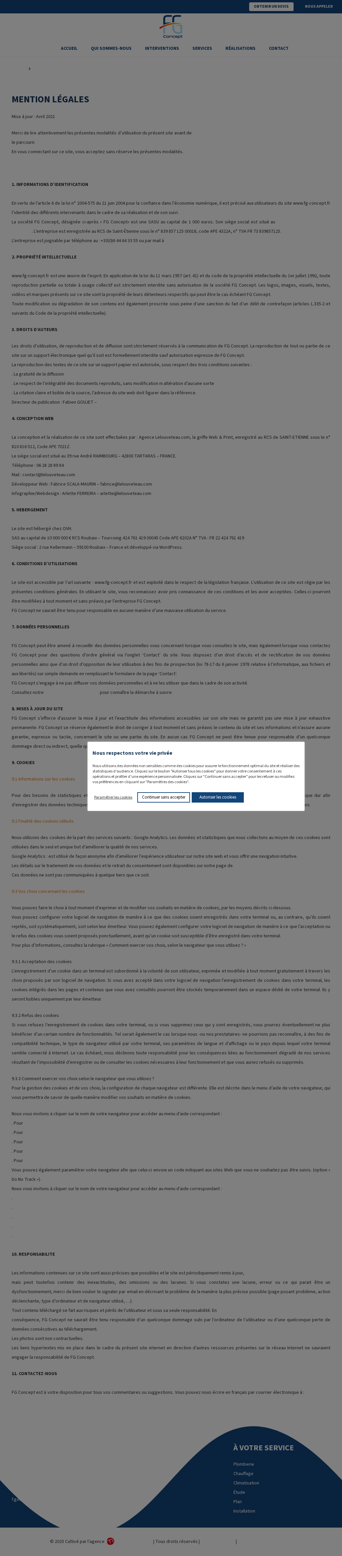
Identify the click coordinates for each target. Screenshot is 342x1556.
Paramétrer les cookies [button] (113, 797)
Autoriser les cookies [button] (217, 797)
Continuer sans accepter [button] (163, 797)
